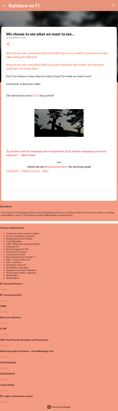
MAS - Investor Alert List (18, 259)
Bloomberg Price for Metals (19, 238)
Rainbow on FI (24, 5)
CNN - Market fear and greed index (22, 244)
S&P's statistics (13, 262)
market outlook (30, 171)
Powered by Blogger (61, 407)
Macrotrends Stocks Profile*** (20, 257)
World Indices (13, 278)
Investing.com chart (15, 254)
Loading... (4, 289)
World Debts (12, 275)
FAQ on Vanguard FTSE (17, 249)
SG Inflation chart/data (17, 267)
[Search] (44, 5)
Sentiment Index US (16, 265)
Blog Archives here (56, 166)
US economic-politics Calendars (21, 272)
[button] (8, 44)
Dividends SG (12, 246)
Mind (45, 171)
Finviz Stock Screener (16, 251)
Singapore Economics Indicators (21, 270)
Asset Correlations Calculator (20, 236)
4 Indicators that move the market (22, 233)
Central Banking (14, 241)
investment (13, 171)
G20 (36, 95)
